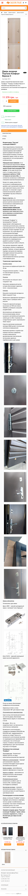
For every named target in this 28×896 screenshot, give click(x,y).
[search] (25, 8)
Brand (4, 138)
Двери (5, 12)
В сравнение (8, 106)
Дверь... (3, 864)
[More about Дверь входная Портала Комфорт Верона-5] (7, 857)
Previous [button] (2, 836)
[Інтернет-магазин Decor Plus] (14, 2)
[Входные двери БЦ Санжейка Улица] (7, 831)
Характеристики (6, 133)
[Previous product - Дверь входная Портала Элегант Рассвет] (25, 14)
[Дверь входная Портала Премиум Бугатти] (20, 831)
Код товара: (4, 79)
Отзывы (4, 136)
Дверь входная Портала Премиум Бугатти (20, 839)
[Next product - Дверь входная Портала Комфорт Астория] (26, 14)
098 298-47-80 (5, 878)
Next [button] (26, 836)
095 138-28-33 (5, 881)
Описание (5, 130)
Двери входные (11, 12)
